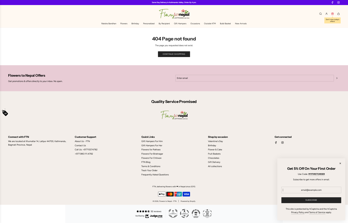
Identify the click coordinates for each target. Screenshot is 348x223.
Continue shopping (174, 54)
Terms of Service (317, 212)
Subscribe (311, 200)
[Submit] (337, 78)
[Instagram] (338, 2)
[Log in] (327, 14)
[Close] (340, 163)
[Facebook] (332, 2)
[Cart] (338, 14)
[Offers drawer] (332, 14)
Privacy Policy (297, 212)
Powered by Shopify (188, 201)
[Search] (321, 14)
